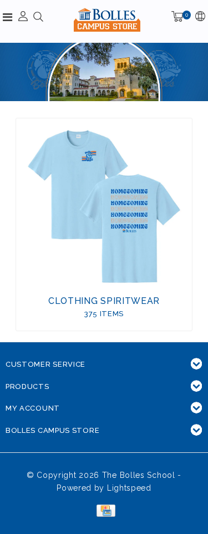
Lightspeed (129, 487)
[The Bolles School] (107, 20)
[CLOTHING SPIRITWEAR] (104, 207)
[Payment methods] (104, 510)
